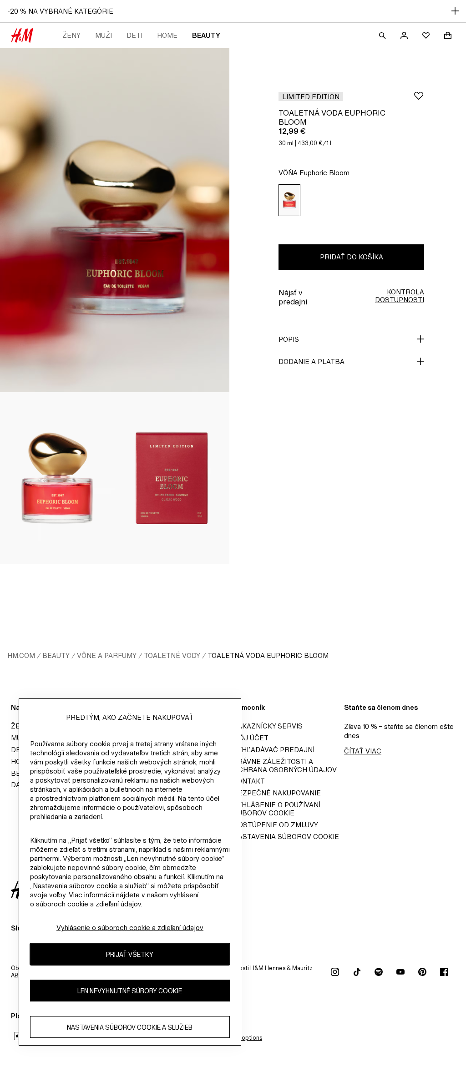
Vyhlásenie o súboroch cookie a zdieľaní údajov (129, 927)
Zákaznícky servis (268, 726)
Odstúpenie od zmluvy (275, 825)
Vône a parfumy (107, 655)
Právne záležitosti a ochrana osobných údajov (285, 766)
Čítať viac (362, 751)
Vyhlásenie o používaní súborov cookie (276, 809)
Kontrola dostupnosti (399, 295)
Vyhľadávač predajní (273, 749)
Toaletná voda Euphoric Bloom (268, 655)
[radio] (289, 200)
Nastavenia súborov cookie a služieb (129, 1027)
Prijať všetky (129, 954)
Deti (134, 35)
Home (167, 35)
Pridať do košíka (351, 257)
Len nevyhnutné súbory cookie (129, 991)
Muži (103, 35)
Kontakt (249, 781)
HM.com (21, 655)
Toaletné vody (172, 655)
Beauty (206, 35)
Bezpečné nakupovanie (277, 793)
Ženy (71, 35)
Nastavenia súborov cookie (286, 836)
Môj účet (250, 738)
